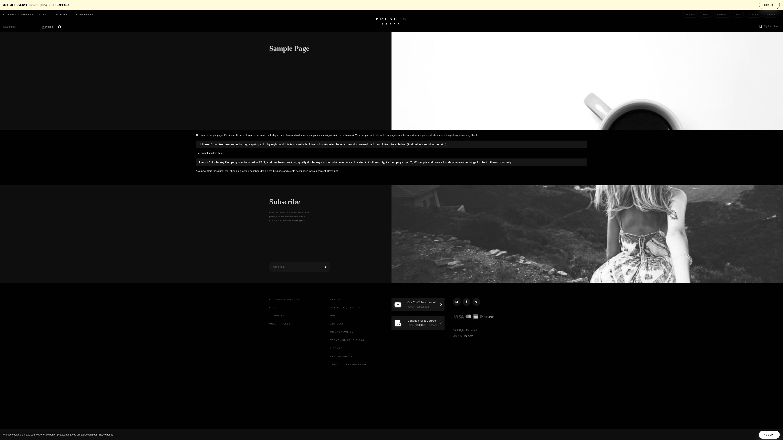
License (336, 348)
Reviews (336, 299)
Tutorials (60, 14)
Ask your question (345, 307)
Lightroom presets (18, 14)
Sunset (691, 15)
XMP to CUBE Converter (348, 364)
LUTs (42, 14)
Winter (754, 15)
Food (706, 15)
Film (739, 15)
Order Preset (84, 14)
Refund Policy (341, 356)
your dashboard (253, 171)
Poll (333, 316)
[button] (768, 27)
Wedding (723, 15)
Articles (337, 324)
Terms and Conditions (347, 340)
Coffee (771, 15)
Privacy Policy (342, 332)
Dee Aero (468, 336)
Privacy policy (105, 434)
